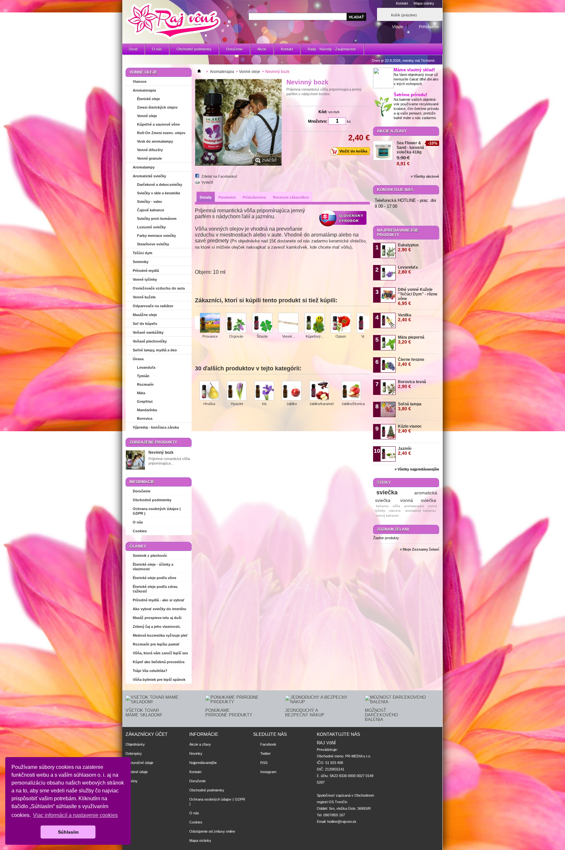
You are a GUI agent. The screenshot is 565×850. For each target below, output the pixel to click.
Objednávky (135, 744)
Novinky (195, 753)
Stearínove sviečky (153, 244)
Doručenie (234, 49)
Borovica (144, 418)
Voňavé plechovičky (150, 341)
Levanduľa (146, 367)
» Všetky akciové (425, 176)
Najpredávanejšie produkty (398, 232)
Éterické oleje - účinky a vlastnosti (153, 566)
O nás (157, 49)
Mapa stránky (200, 840)
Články (137, 546)
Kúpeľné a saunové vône (158, 124)
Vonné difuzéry (150, 150)
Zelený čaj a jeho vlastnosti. (156, 627)
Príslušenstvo (254, 197)
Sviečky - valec (149, 202)
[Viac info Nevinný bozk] (135, 460)
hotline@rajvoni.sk (341, 821)
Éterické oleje (148, 99)
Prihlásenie (429, 27)
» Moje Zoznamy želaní (419, 549)
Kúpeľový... (315, 336)
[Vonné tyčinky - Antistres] (288, 323)
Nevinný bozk (161, 452)
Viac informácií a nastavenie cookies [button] (75, 815)
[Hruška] (209, 391)
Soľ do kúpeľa (145, 324)
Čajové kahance (150, 210)
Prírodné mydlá (146, 271)
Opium (340, 336)
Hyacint (237, 404)
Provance (210, 336)
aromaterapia (414, 506)
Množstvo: (317, 121)
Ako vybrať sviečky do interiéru (159, 609)
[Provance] (210, 323)
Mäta (141, 393)
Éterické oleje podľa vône (154, 578)
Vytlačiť (207, 182)
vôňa (396, 506)
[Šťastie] (262, 323)
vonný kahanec (387, 515)
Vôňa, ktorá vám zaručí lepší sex (160, 653)
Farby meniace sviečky (156, 236)
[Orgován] (236, 323)
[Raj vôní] (173, 21)
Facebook (268, 744)
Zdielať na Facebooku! (219, 176)
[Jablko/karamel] (321, 391)
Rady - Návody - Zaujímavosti (328, 51)
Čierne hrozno (411, 362)
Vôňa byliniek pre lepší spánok (159, 680)
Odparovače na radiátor (153, 306)
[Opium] (341, 323)
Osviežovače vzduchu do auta (159, 288)
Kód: (322, 112)
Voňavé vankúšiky (148, 332)
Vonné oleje (147, 116)
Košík (404, 15)
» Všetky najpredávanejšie (417, 469)
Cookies (140, 531)
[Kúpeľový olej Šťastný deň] (314, 323)
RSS (263, 763)
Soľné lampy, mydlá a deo (155, 350)
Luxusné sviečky (151, 227)
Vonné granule (149, 158)
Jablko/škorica (353, 404)
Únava (138, 359)
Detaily (206, 197)
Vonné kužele (144, 297)
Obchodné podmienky (194, 49)
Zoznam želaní (393, 529)
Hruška (209, 404)
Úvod (133, 49)
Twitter (265, 753)
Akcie (261, 49)
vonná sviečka (418, 500)
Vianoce (139, 81)
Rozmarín (145, 384)
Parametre (227, 197)
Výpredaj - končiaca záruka (156, 427)
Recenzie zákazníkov (291, 197)
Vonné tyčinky (145, 279)
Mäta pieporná (411, 340)
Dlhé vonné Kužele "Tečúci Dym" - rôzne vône (417, 296)
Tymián (143, 376)
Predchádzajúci (197, 322)
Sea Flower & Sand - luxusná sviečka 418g (410, 147)
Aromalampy (144, 167)
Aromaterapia (144, 90)
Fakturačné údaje (139, 763)
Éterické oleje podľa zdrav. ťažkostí (155, 589)
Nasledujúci (366, 322)
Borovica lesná (412, 384)
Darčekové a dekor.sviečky (159, 184)
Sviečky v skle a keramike (158, 193)
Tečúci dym (142, 253)
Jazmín (404, 451)
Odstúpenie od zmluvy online (212, 831)
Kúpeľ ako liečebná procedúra (158, 662)
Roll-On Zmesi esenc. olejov (161, 133)
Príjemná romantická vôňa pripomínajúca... (169, 461)
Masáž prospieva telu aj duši (157, 618)
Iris (264, 404)
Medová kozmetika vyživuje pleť (160, 635)
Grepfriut (145, 401)
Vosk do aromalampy (155, 141)
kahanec (382, 506)
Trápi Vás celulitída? (150, 671)
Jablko (291, 404)
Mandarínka (147, 410)
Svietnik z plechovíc (150, 556)
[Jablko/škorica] (353, 391)
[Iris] (264, 391)
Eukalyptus (408, 247)
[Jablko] (291, 391)
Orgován (236, 336)
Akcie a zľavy (392, 131)
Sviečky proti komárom (157, 219)
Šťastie (262, 336)
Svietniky (140, 262)
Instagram (268, 772)
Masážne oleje (145, 315)
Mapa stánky (424, 3)
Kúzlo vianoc (410, 429)
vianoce (395, 510)
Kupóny (132, 781)
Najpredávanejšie (203, 763)
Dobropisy (134, 753)
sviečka (387, 492)
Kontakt (402, 3)
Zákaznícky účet (147, 734)
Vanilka (404, 317)
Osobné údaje (137, 772)
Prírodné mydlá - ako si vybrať (158, 600)
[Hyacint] (237, 391)
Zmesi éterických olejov (157, 107)
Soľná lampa (409, 406)
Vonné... (288, 336)
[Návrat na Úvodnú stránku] (199, 71)
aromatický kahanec (420, 510)
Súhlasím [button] (68, 832)
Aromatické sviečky (149, 176)
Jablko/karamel (321, 404)
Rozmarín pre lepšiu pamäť (156, 644)
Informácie (141, 482)
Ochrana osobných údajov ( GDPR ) (157, 511)
